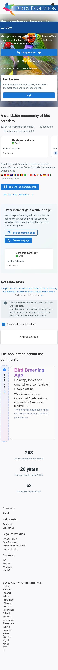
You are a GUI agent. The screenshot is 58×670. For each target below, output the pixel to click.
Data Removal (10, 542)
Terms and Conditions (14, 545)
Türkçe (6, 626)
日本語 (6, 643)
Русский (7, 616)
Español (7, 593)
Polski (6, 633)
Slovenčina (8, 623)
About (6, 513)
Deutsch (7, 606)
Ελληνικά (7, 603)
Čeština (7, 637)
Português (8, 599)
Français (7, 589)
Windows (7, 567)
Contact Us (8, 528)
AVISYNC (15, 583)
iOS (4, 560)
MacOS (6, 570)
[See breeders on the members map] (5, 175)
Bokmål (6, 613)
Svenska (7, 630)
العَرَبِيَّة (6, 640)
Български (8, 620)
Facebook (8, 524)
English (6, 586)
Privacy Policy (10, 539)
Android (6, 563)
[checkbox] (18, 324)
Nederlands (8, 610)
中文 (5, 647)
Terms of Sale (10, 549)
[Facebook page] (29, 650)
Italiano (6, 596)
